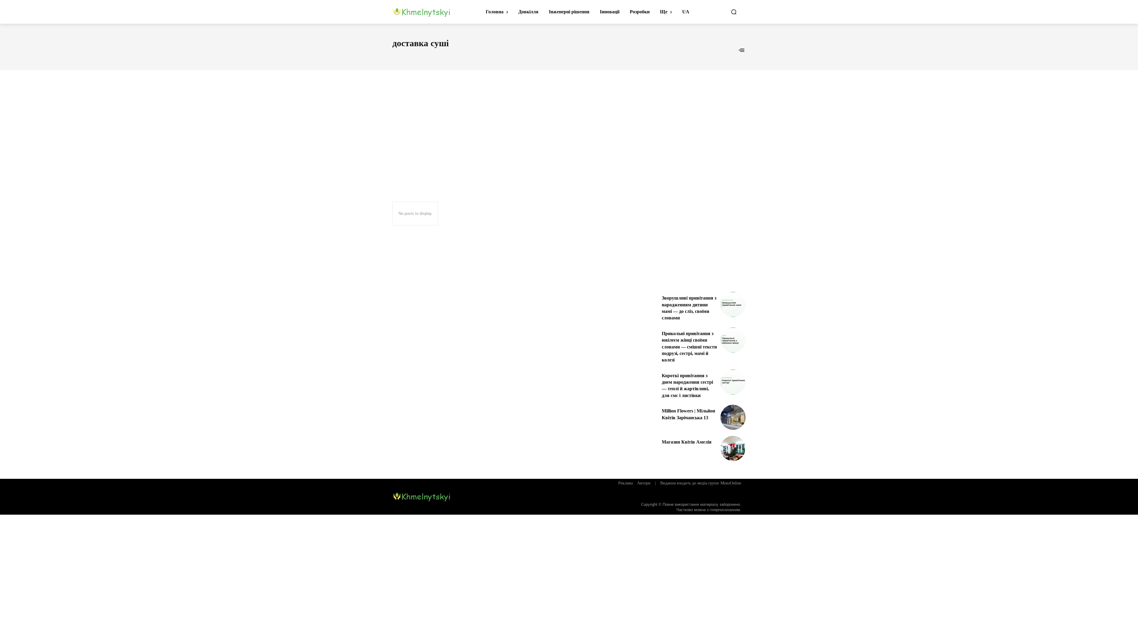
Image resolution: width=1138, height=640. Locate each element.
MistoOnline (730, 483)
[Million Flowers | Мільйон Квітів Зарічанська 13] (733, 417)
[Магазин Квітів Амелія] (733, 448)
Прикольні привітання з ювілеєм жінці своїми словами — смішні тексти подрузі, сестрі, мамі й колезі (689, 347)
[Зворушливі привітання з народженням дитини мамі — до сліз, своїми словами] (733, 304)
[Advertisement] (569, 125)
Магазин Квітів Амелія (687, 441)
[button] (734, 12)
